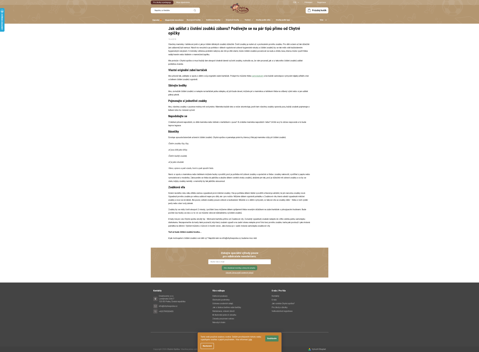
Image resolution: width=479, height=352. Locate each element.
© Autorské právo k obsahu (224, 315)
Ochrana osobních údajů (222, 303)
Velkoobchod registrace (282, 311)
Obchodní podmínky (221, 300)
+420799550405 (166, 311)
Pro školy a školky (280, 307)
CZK (295, 2)
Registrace (321, 2)
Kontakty (275, 296)
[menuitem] (157, 20)
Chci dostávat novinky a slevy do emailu (239, 268)
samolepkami (258, 76)
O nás (274, 300)
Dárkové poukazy (220, 296)
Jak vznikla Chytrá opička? (283, 303)
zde (250, 339)
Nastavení (207, 346)
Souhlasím (272, 338)
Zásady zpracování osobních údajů (239, 273)
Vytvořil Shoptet (319, 349)
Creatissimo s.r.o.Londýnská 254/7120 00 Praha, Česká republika (172, 299)
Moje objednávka (183, 2)
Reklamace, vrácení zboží (223, 311)
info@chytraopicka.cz (168, 306)
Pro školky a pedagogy (162, 2)
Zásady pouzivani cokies (223, 318)
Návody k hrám (218, 322)
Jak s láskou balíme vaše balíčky (226, 307)
